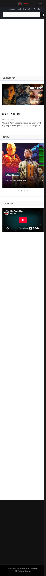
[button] (18, 191)
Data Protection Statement (23, 571)
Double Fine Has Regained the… (15, 180)
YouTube (37, 9)
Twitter (19, 9)
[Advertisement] (23, 44)
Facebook (11, 9)
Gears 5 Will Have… (12, 114)
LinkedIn (28, 9)
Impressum (34, 568)
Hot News (6, 137)
